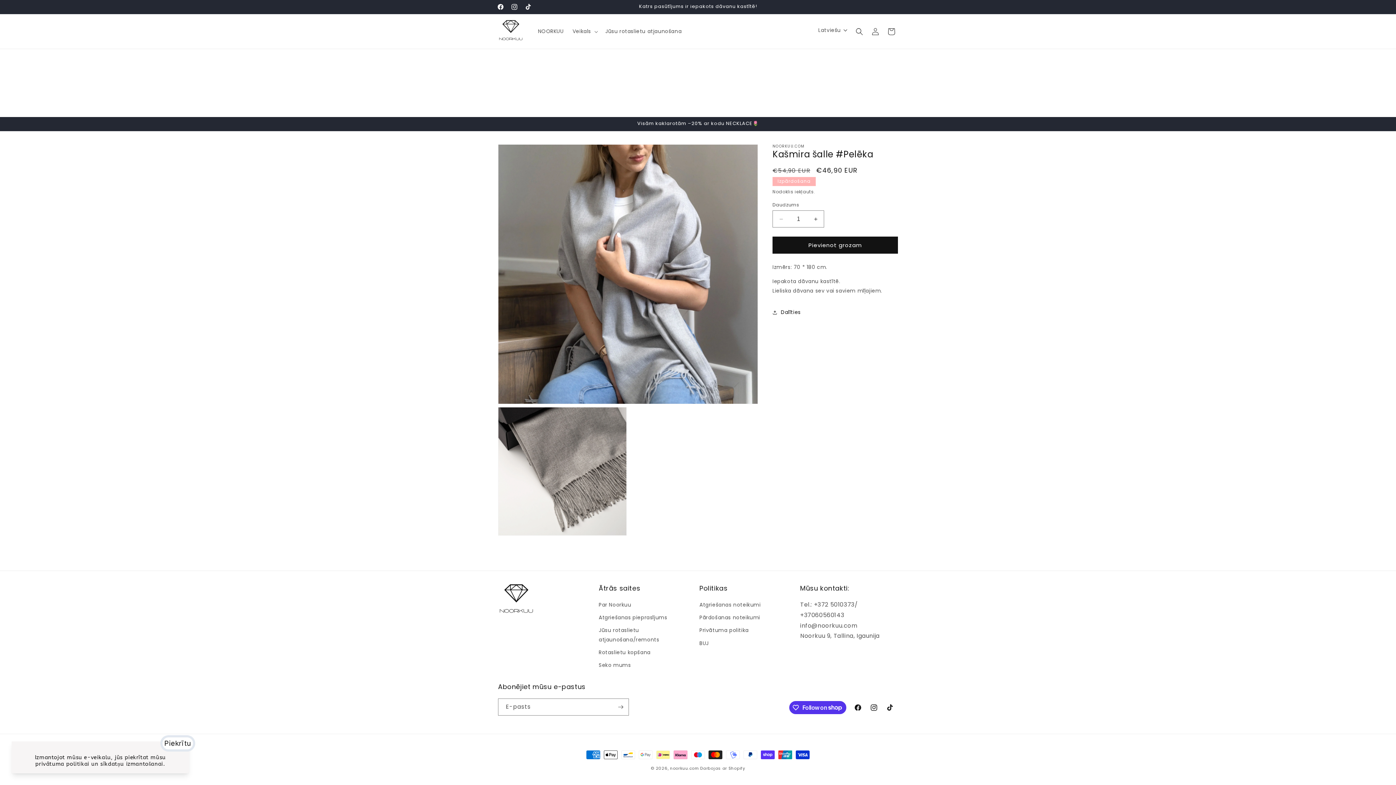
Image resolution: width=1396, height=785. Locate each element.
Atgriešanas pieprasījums (633, 617)
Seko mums (615, 665)
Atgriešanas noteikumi (730, 604)
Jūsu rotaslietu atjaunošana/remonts (629, 635)
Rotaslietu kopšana (625, 652)
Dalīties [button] (791, 312)
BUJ (704, 643)
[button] (584, 31)
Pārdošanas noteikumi (729, 617)
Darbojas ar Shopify (722, 768)
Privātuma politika (724, 630)
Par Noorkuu (615, 604)
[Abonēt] (621, 707)
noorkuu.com (684, 768)
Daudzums (786, 204)
